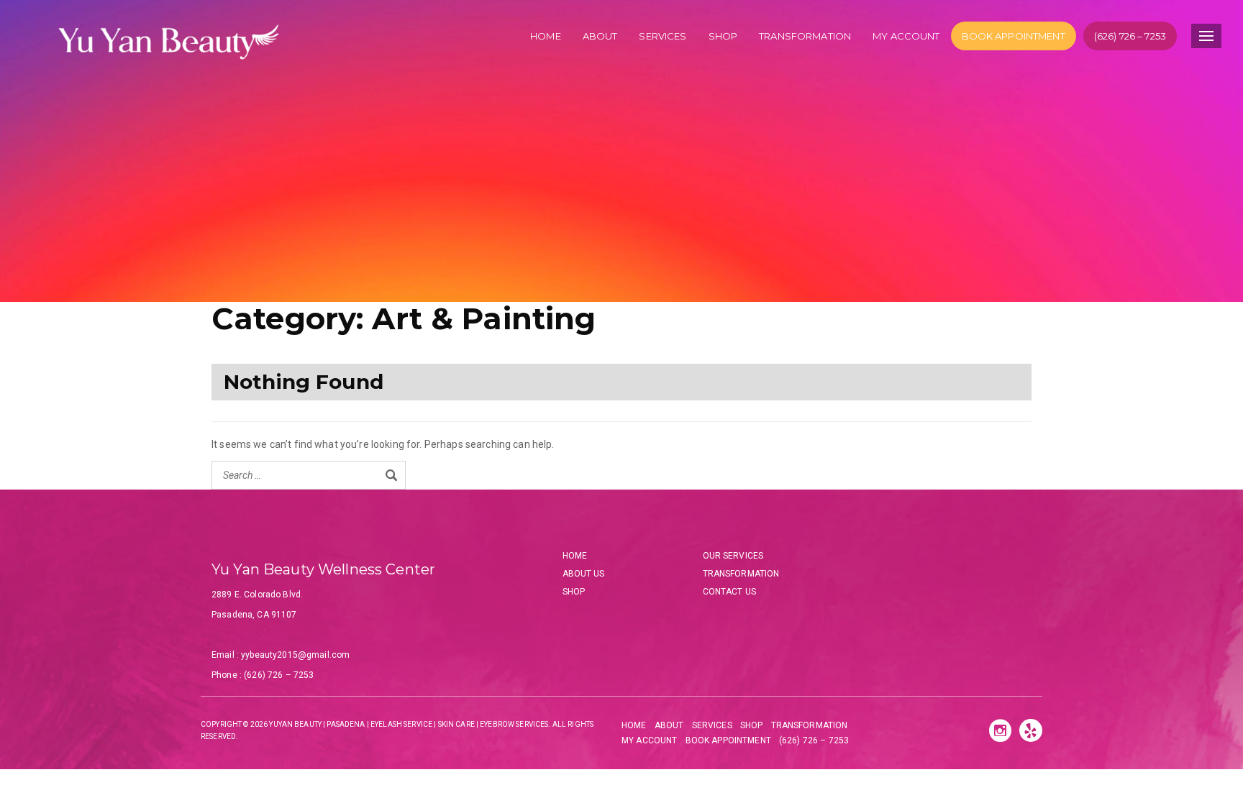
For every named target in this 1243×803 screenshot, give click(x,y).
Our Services (733, 556)
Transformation (805, 36)
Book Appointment (1013, 36)
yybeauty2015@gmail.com (295, 655)
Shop (723, 36)
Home (545, 36)
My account (906, 36)
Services (662, 36)
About (600, 36)
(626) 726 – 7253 (1130, 36)
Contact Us (729, 592)
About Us (584, 574)
